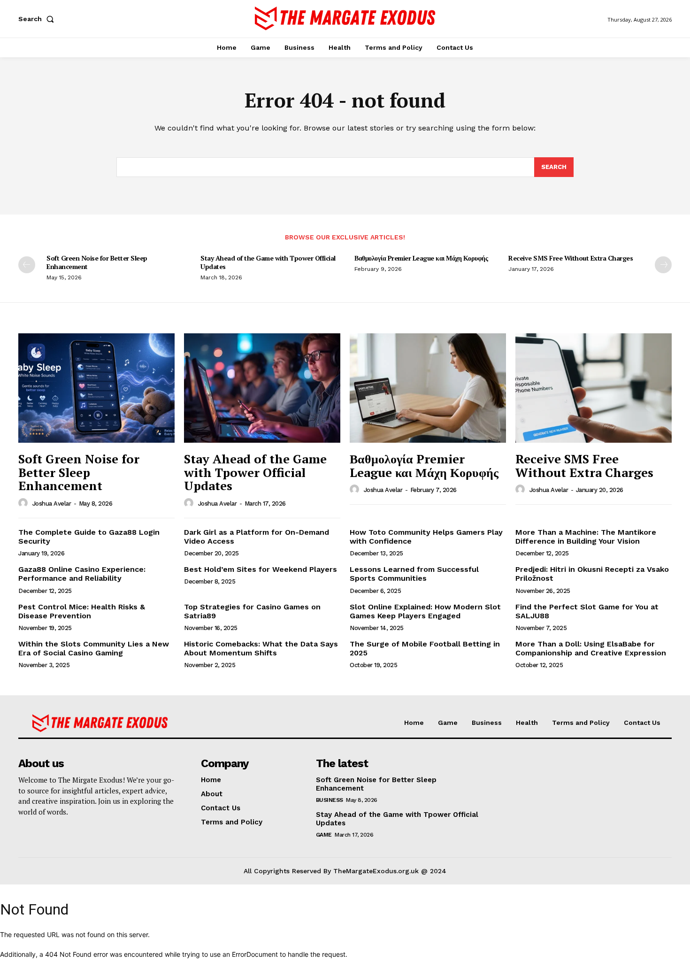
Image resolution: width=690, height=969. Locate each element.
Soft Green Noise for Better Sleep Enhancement (96, 262)
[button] (38, 19)
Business (329, 800)
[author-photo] (24, 503)
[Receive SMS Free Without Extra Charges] (593, 388)
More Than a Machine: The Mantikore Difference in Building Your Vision (585, 537)
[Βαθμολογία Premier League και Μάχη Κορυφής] (428, 388)
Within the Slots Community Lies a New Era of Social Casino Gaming (93, 648)
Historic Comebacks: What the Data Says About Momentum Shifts (261, 648)
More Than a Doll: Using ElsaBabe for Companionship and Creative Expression (590, 648)
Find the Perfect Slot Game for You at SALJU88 (587, 611)
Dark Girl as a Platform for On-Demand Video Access (256, 537)
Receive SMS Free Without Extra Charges (570, 258)
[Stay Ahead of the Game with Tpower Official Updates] (262, 388)
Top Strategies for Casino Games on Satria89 (252, 611)
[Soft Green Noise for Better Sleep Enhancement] (96, 388)
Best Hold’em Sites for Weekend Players (260, 569)
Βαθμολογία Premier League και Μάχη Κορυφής (421, 258)
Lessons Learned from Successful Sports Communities (414, 574)
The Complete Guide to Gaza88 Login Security (89, 537)
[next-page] (663, 264)
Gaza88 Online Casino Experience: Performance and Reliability (82, 574)
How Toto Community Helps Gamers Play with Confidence (426, 537)
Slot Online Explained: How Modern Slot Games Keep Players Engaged (425, 611)
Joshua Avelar (51, 503)
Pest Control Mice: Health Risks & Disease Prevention (81, 611)
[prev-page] (26, 264)
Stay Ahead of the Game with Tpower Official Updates (268, 262)
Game (324, 834)
